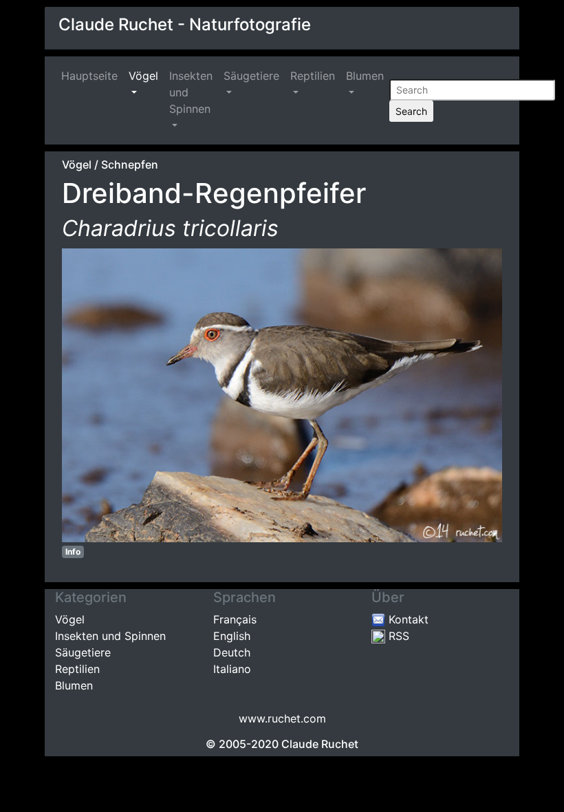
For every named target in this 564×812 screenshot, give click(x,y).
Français (235, 619)
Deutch (231, 652)
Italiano (232, 669)
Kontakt (407, 619)
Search (411, 111)
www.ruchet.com (282, 718)
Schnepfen (129, 164)
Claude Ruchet (319, 744)
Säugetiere (251, 76)
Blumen (365, 76)
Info (72, 551)
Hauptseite (92, 76)
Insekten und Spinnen (191, 92)
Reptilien (312, 76)
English (231, 636)
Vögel (143, 76)
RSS (397, 636)
